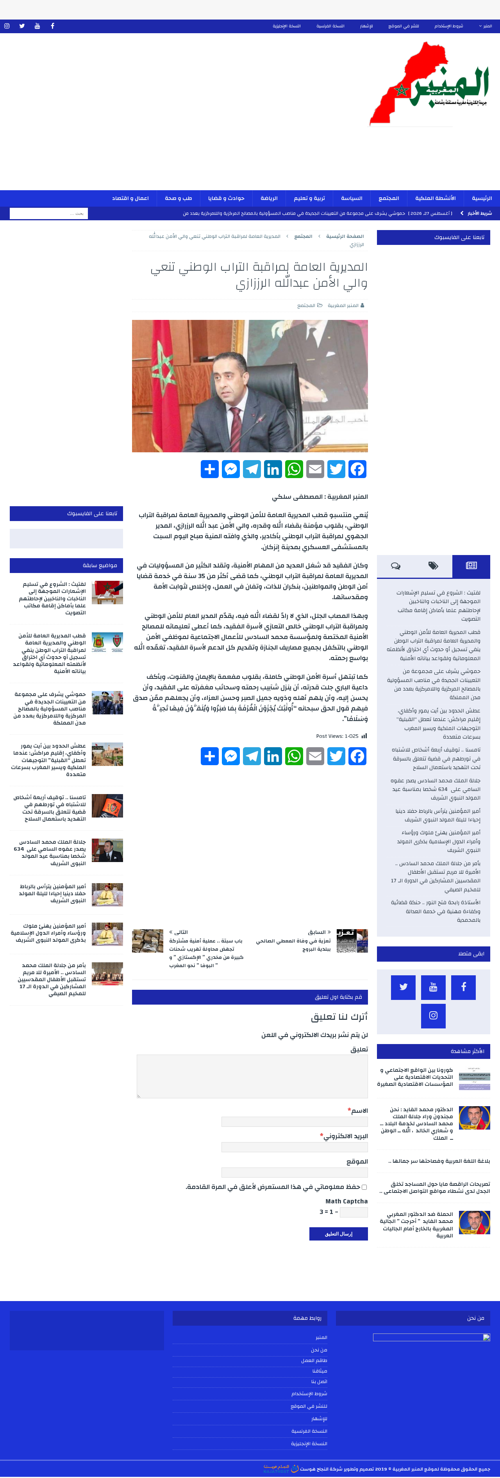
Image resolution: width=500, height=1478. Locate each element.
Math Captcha (346, 1201)
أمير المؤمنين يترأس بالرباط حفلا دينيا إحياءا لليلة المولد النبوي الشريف (437, 815)
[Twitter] (22, 26)
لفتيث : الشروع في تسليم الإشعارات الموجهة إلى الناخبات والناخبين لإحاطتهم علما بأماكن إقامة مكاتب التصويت (438, 606)
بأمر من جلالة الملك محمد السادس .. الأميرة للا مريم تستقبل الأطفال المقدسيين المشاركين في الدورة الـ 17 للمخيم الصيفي (435, 877)
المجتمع (389, 198)
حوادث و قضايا (226, 198)
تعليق (359, 1049)
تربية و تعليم (309, 198)
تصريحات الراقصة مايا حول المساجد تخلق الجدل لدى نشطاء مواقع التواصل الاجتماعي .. (434, 1187)
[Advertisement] (168, 116)
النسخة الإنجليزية (287, 26)
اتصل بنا (319, 1382)
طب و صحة (178, 198)
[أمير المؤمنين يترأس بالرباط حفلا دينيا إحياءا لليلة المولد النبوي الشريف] (107, 895)
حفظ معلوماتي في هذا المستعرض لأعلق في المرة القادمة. (273, 1187)
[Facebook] (52, 26)
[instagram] (7, 26)
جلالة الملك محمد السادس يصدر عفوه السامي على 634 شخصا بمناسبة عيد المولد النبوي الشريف (435, 789)
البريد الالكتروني (345, 1136)
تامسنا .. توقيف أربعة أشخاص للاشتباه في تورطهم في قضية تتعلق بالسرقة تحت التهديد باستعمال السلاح (436, 759)
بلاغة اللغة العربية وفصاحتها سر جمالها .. (439, 1161)
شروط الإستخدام (449, 26)
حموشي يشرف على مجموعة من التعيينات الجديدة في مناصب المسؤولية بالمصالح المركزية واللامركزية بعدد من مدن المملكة (433, 684)
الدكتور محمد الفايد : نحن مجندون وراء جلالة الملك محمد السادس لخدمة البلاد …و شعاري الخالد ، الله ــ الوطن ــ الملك (416, 1124)
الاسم (359, 1111)
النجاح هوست (314, 1469)
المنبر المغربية (343, 305)
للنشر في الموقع (404, 26)
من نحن (319, 1350)
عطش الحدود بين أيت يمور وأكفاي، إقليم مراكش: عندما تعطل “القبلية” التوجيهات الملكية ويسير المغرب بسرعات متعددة (438, 724)
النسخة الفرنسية (330, 26)
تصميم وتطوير (359, 1469)
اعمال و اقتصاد (130, 198)
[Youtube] (37, 26)
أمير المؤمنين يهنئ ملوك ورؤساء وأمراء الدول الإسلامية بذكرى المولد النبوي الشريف (438, 841)
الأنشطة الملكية (435, 198)
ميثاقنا (319, 1371)
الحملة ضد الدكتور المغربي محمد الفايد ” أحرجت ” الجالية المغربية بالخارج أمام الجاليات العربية (416, 1225)
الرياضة (269, 198)
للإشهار (366, 26)
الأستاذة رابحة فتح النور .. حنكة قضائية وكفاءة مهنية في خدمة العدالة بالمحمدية (435, 911)
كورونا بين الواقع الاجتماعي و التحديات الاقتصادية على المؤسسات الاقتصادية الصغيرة (415, 1077)
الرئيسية (482, 198)
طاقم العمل (314, 1361)
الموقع (357, 1161)
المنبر (488, 26)
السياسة (351, 198)
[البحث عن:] (49, 213)
